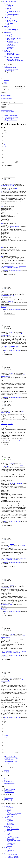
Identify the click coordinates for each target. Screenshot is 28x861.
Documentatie (8, 51)
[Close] (1, 78)
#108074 (12, 634)
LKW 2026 (10, 23)
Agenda (6, 17)
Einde (5, 146)
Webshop (9, 34)
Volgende (6, 144)
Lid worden (10, 5)
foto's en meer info (14, 226)
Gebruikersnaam (19, 86)
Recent (5, 82)
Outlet (9, 35)
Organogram (10, 10)
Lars (2, 206)
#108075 (12, 678)
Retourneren (10, 47)
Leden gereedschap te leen (7, 185)
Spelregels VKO (11, 46)
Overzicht (6, 80)
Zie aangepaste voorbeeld (7, 604)
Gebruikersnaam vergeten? (15, 60)
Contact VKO (10, 40)
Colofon (6, 780)
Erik (2, 223)
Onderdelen (7, 32)
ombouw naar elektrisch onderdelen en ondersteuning (13, 266)
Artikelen (9, 7)
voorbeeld (10, 301)
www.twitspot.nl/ (11, 553)
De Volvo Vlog (11, 20)
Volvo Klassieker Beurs (13, 22)
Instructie (10, 44)
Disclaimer (6, 770)
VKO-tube (9, 48)
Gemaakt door (12, 763)
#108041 (12, 373)
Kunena (18, 763)
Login (5, 56)
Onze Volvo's (10, 16)
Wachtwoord (18, 88)
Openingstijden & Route (14, 38)
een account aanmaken (6, 98)
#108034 (12, 292)
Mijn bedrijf (3, 307)
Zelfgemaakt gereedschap (7, 424)
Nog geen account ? (13, 57)
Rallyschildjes (11, 25)
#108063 (12, 544)
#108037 (12, 332)
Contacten (6, 771)
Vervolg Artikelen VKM (13, 29)
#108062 (12, 463)
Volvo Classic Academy (13, 54)
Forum (5, 50)
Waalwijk (9, 37)
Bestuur (9, 8)
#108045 (12, 410)
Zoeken (5, 83)
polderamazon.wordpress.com (10, 346)
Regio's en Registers (13, 14)
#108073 (12, 585)
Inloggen (3, 92)
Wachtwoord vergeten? (14, 59)
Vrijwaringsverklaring (9, 783)
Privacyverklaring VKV (10, 781)
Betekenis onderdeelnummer (12, 42)
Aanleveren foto (11, 31)
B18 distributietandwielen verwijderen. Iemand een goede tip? (14, 190)
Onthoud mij (5, 89)
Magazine (6, 26)
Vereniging (7, 4)
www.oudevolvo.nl (8, 266)
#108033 (12, 184)
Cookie (5, 778)
